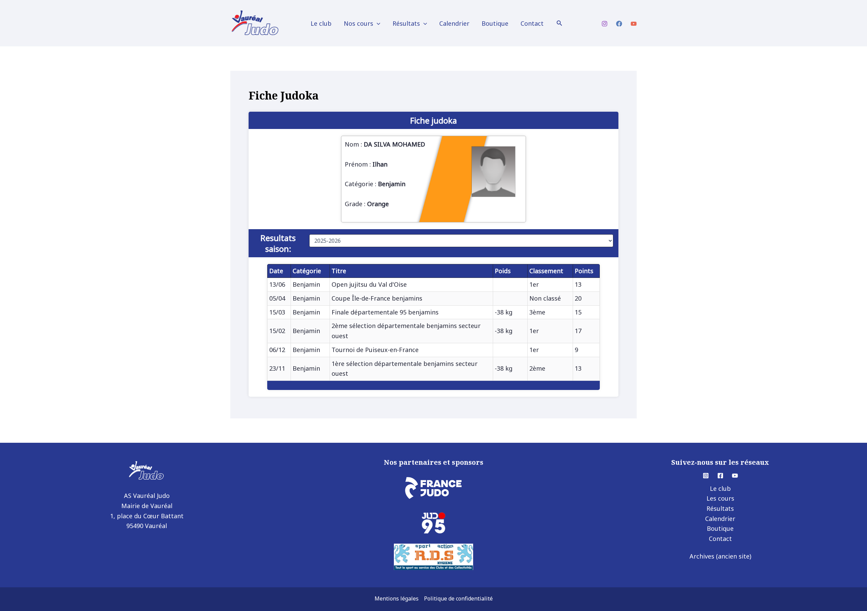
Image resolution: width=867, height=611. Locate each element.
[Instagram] (604, 24)
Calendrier (454, 23)
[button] (376, 23)
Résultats (406, 23)
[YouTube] (634, 24)
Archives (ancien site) (720, 556)
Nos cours (358, 23)
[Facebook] (619, 24)
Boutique (495, 23)
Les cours (720, 498)
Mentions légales (397, 598)
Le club (321, 23)
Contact (532, 23)
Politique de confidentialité (458, 598)
